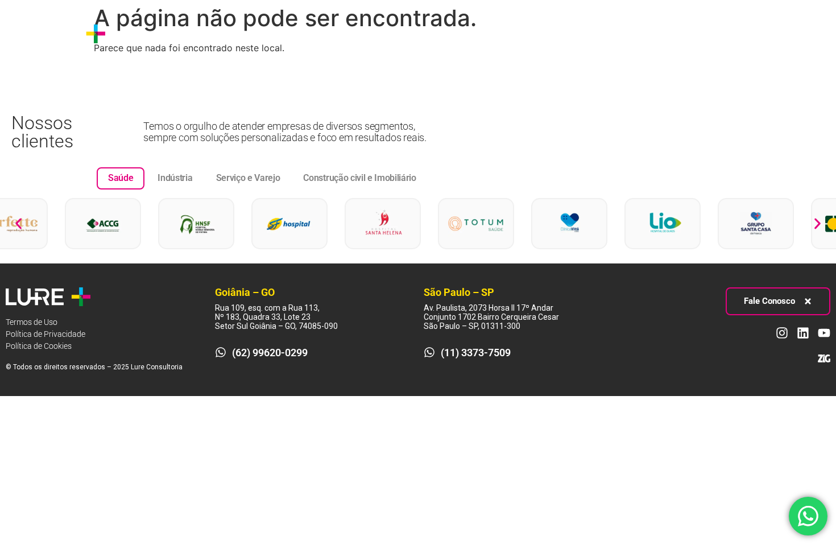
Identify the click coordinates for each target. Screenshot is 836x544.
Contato (451, 33)
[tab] (120, 178)
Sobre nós (145, 33)
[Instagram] (767, 33)
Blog (408, 33)
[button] (18, 224)
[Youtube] (810, 33)
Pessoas (349, 33)
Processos (278, 33)
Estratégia (204, 33)
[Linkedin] (789, 33)
